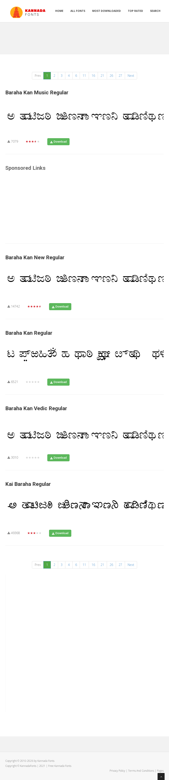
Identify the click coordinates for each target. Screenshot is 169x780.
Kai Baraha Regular (28, 484)
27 (120, 75)
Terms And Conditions (141, 771)
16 (93, 75)
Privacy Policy (117, 771)
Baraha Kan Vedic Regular (36, 408)
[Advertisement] (85, 37)
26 (111, 75)
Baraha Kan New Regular (34, 257)
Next (131, 75)
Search (155, 11)
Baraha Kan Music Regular (36, 92)
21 (102, 75)
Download (60, 141)
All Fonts (77, 11)
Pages (160, 771)
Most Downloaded (106, 11)
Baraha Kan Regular (28, 333)
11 (84, 75)
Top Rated (135, 11)
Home (59, 11)
